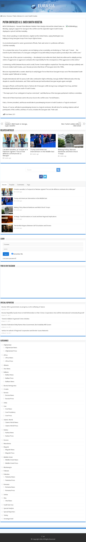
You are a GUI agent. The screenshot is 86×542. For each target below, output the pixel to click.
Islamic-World (8, 420)
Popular (11, 185)
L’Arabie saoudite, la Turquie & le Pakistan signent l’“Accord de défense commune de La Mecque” (15, 153)
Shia (5, 498)
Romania (6, 484)
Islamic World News (11, 422)
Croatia (6, 389)
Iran (5, 406)
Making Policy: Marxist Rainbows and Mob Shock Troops (68, 152)
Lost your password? (9, 258)
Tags (28, 185)
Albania (6, 365)
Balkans (6, 372)
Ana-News (7, 369)
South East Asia (8, 505)
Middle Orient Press (11, 463)
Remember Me (18, 254)
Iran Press (8, 415)
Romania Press (10, 490)
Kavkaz (6, 430)
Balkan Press (9, 378)
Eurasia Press (9, 398)
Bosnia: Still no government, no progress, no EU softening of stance (23, 307)
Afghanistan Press (11, 351)
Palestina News (10, 477)
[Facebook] (41, 176)
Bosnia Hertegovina (10, 386)
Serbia (6, 494)
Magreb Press (9, 453)
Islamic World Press (11, 426)
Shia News (8, 501)
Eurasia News (9, 395)
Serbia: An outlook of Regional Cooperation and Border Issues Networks (25, 330)
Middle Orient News (11, 460)
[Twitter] (45, 176)
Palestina (6, 474)
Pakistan (6, 471)
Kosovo (6, 440)
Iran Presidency (10, 412)
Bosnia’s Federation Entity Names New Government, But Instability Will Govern (26, 325)
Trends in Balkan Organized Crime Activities (15, 319)
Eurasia (9, 16)
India (5, 403)
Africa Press (9, 361)
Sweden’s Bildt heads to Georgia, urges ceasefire (16, 124)
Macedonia (7, 443)
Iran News (8, 409)
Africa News (9, 358)
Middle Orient (8, 457)
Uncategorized (8, 519)
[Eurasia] (43, 6)
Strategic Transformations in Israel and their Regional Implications (35, 216)
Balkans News (9, 381)
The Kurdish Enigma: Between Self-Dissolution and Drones (32, 225)
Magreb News (9, 450)
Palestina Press (10, 480)
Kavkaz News (9, 432)
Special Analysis (9, 508)
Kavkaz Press (9, 436)
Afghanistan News (11, 347)
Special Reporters (9, 512)
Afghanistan (7, 345)
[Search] (58, 170)
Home (4, 16)
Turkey (6, 515)
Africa (6, 355)
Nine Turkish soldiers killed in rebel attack (71, 124)
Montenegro (8, 467)
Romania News (10, 487)
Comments (20, 185)
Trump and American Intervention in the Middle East (42, 151)
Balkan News (9, 375)
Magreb (6, 447)
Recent (4, 185)
